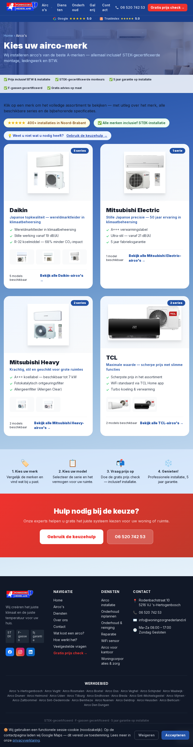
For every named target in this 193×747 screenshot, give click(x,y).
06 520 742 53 (132, 7)
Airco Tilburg (76, 695)
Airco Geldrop (125, 700)
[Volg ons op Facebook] (10, 652)
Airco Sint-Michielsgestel (146, 695)
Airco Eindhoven (98, 695)
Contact (106, 7)
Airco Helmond (37, 695)
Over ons (60, 620)
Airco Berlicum (169, 700)
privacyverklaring (26, 740)
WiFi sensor (110, 641)
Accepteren (175, 735)
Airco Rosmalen (73, 691)
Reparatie (108, 634)
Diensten (62, 7)
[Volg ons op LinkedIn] (30, 652)
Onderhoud (78, 7)
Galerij (92, 7)
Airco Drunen (16, 695)
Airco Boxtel (94, 691)
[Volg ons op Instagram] (20, 652)
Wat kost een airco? (68, 633)
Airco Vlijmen (175, 695)
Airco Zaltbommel (24, 700)
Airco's (45, 7)
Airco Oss (112, 691)
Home (8, 36)
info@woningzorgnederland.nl (162, 620)
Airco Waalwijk (173, 691)
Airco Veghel (129, 691)
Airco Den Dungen (96, 705)
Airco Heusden (147, 700)
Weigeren (146, 735)
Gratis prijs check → (168, 7)
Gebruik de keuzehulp (71, 536)
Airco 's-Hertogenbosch (26, 691)
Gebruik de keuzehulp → (86, 136)
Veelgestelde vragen (69, 646)
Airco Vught (52, 691)
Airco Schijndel (150, 691)
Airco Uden (57, 695)
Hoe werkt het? (65, 640)
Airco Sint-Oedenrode (54, 700)
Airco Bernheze (82, 700)
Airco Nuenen (104, 700)
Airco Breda (119, 695)
